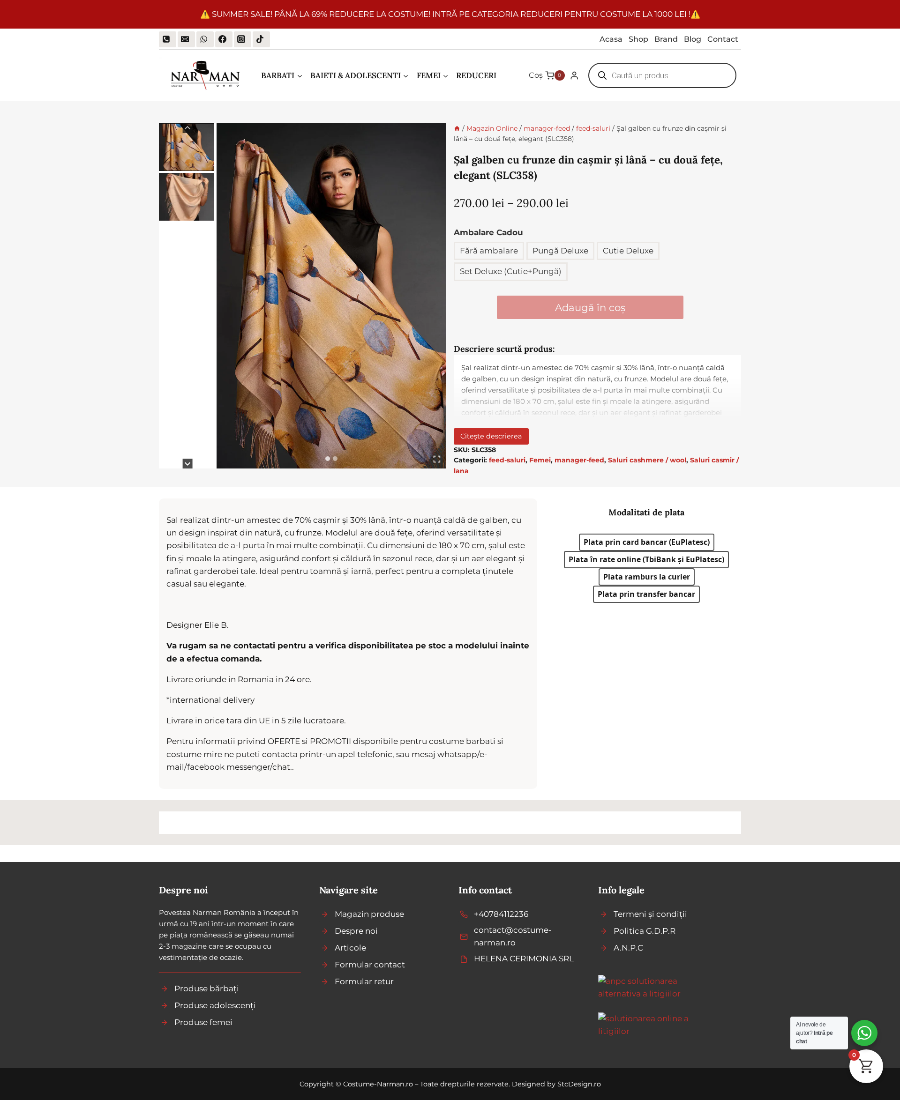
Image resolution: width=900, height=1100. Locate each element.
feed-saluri (507, 460)
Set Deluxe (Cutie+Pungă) (511, 271)
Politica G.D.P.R (644, 931)
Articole (350, 947)
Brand (666, 39)
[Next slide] (188, 463)
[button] (186, 147)
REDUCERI (476, 75)
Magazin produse (369, 914)
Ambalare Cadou (488, 232)
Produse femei (203, 1022)
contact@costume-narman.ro (513, 936)
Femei (540, 460)
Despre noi (356, 931)
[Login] (574, 75)
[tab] (327, 458)
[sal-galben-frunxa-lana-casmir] (331, 295)
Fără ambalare (489, 250)
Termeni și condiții (650, 914)
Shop (638, 39)
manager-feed (579, 460)
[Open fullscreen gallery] (437, 459)
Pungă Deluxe (560, 250)
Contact (722, 39)
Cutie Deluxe (628, 250)
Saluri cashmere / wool (647, 460)
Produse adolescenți (215, 1005)
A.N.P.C (628, 947)
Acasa (611, 39)
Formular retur (364, 981)
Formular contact (370, 964)
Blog (692, 39)
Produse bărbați (206, 988)
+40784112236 (501, 914)
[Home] (457, 128)
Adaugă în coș (590, 307)
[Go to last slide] (188, 128)
